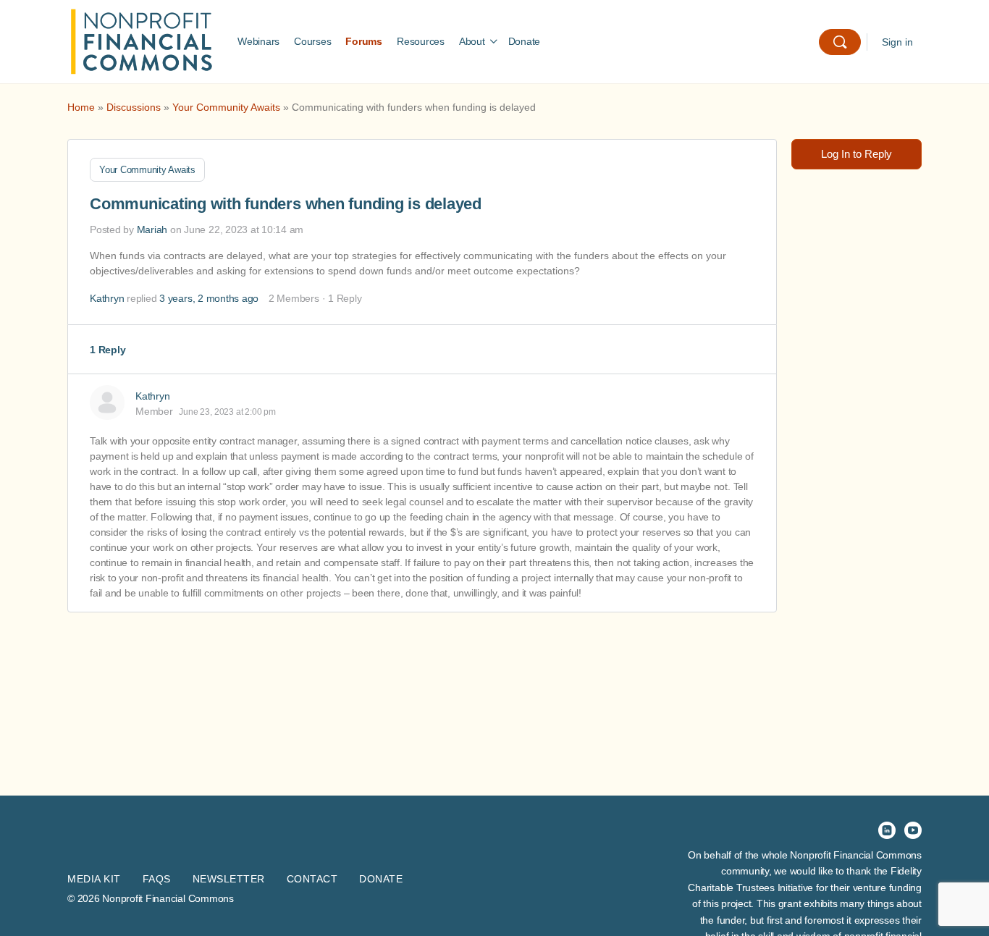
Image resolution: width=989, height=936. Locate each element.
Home (81, 107)
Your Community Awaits (226, 107)
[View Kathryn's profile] (107, 402)
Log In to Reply (856, 154)
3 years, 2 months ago (208, 298)
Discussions (133, 107)
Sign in (897, 42)
